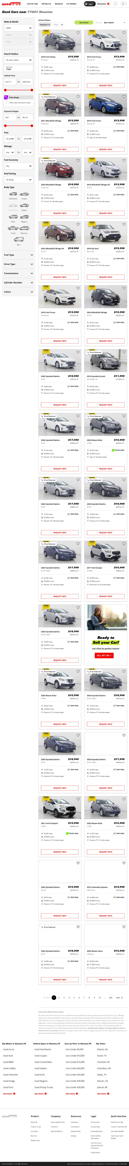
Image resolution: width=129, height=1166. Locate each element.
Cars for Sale (32, 4)
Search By (34, 1122)
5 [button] (74, 997)
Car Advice (34, 1131)
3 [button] (63, 997)
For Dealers (71, 4)
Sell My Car (46, 4)
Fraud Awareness (96, 1131)
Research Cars (35, 1140)
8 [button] (89, 997)
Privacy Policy (95, 1127)
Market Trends (75, 1131)
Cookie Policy (95, 1152)
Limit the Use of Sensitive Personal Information (97, 1145)
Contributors (75, 1127)
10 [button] (100, 997)
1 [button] (53, 997)
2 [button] (58, 997)
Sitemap (73, 1136)
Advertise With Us (56, 1131)
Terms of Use (95, 1122)
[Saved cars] (115, 4)
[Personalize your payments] (78, 60)
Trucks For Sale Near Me (119, 1127)
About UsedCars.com (58, 1122)
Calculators (74, 1122)
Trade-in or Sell (36, 1127)
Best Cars (34, 1136)
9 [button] (94, 997)
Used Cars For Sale (117, 1122)
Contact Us (54, 1127)
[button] (119, 999)
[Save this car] (78, 32)
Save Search (83, 23)
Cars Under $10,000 (117, 1131)
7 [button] (84, 997)
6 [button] (79, 997)
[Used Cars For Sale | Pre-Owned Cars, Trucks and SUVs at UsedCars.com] (11, 3)
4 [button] (69, 997)
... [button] (105, 997)
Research (59, 4)
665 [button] (110, 997)
